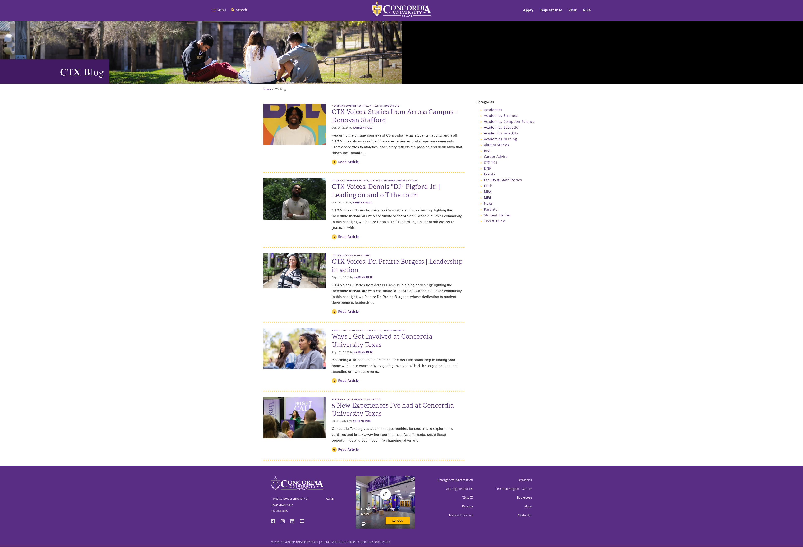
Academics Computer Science (509, 121)
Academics (338, 399)
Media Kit (525, 515)
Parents (490, 209)
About (336, 330)
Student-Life (391, 105)
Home (267, 89)
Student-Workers (394, 330)
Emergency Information (455, 480)
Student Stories (497, 215)
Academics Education (502, 127)
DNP (487, 168)
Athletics (376, 105)
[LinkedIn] (295, 521)
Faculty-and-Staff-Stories (354, 255)
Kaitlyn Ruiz (362, 127)
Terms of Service (461, 515)
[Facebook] (276, 521)
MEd (487, 197)
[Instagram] (285, 521)
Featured (389, 180)
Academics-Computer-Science (350, 105)
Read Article (348, 162)
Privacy (467, 506)
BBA (487, 150)
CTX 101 (490, 162)
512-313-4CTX (279, 510)
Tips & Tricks (495, 221)
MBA (487, 191)
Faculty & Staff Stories (503, 180)
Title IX (467, 498)
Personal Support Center (513, 489)
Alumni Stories (496, 145)
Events (489, 174)
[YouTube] (305, 521)
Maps (528, 506)
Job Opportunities (459, 489)
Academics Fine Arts (501, 133)
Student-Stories (406, 180)
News (488, 203)
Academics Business (501, 115)
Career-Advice (355, 399)
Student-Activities (353, 330)
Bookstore (524, 498)
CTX (334, 255)
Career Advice (496, 156)
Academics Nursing (500, 139)
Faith (488, 186)
